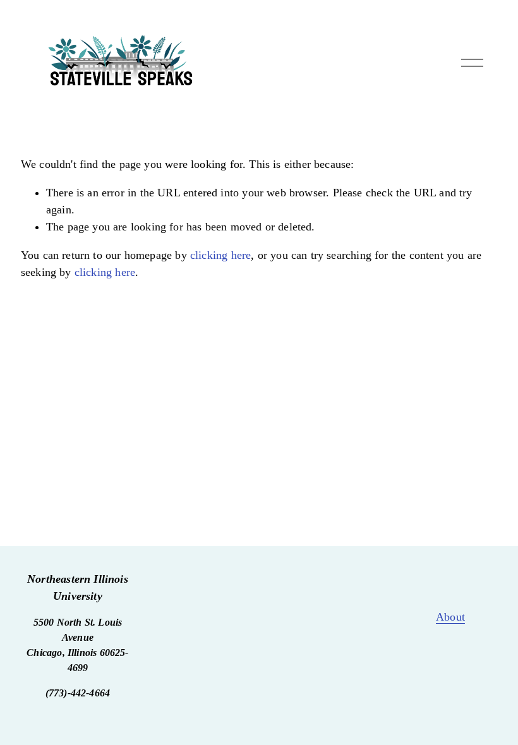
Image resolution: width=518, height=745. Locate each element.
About (450, 617)
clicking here (220, 255)
